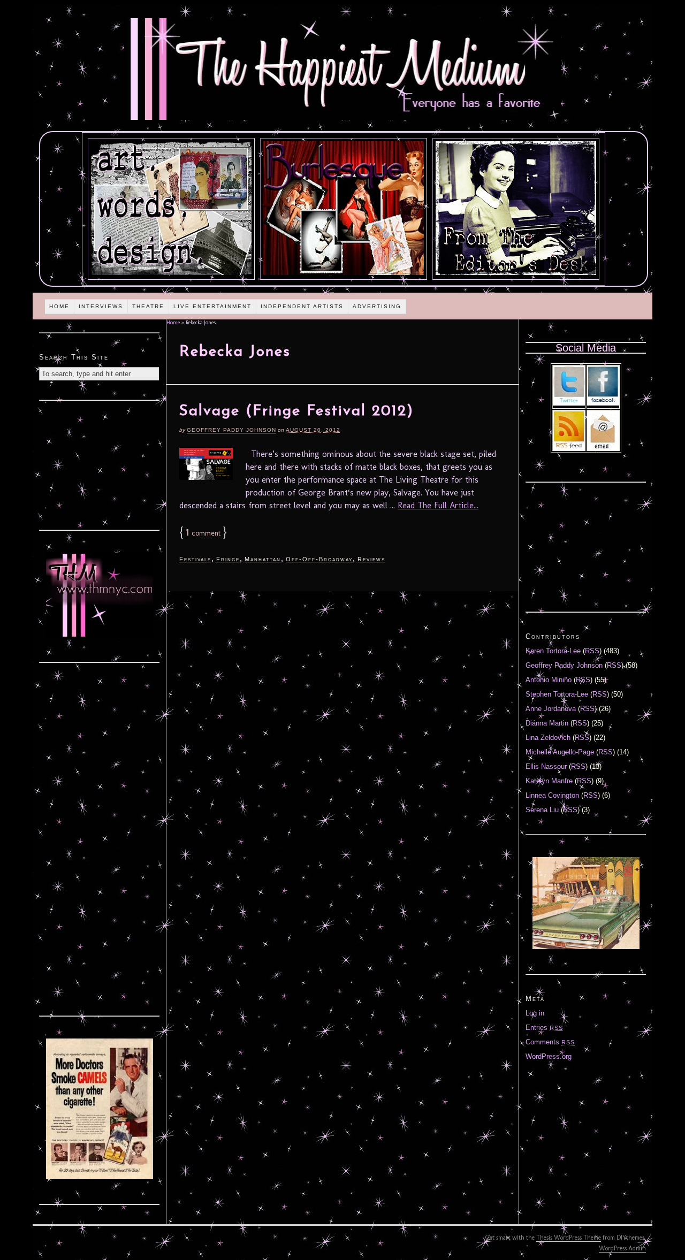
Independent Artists (302, 306)
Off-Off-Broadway (319, 559)
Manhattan (263, 559)
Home (59, 306)
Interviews (101, 306)
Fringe (228, 559)
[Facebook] (603, 403)
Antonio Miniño (549, 680)
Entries (544, 1028)
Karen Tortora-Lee (553, 651)
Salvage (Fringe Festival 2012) (296, 411)
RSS (592, 651)
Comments (550, 1042)
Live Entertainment (212, 306)
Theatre (148, 306)
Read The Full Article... (438, 505)
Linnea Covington (552, 795)
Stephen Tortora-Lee (557, 694)
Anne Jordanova (551, 709)
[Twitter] (569, 403)
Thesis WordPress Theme (568, 1237)
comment (203, 533)
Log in (535, 1013)
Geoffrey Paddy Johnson (231, 430)
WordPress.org (549, 1056)
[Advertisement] (99, 463)
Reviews (371, 559)
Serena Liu (542, 810)
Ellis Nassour (546, 766)
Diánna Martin (547, 723)
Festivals (195, 559)
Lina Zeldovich (548, 738)
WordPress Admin (622, 1248)
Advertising (377, 306)
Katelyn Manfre (549, 781)
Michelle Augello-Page (560, 752)
